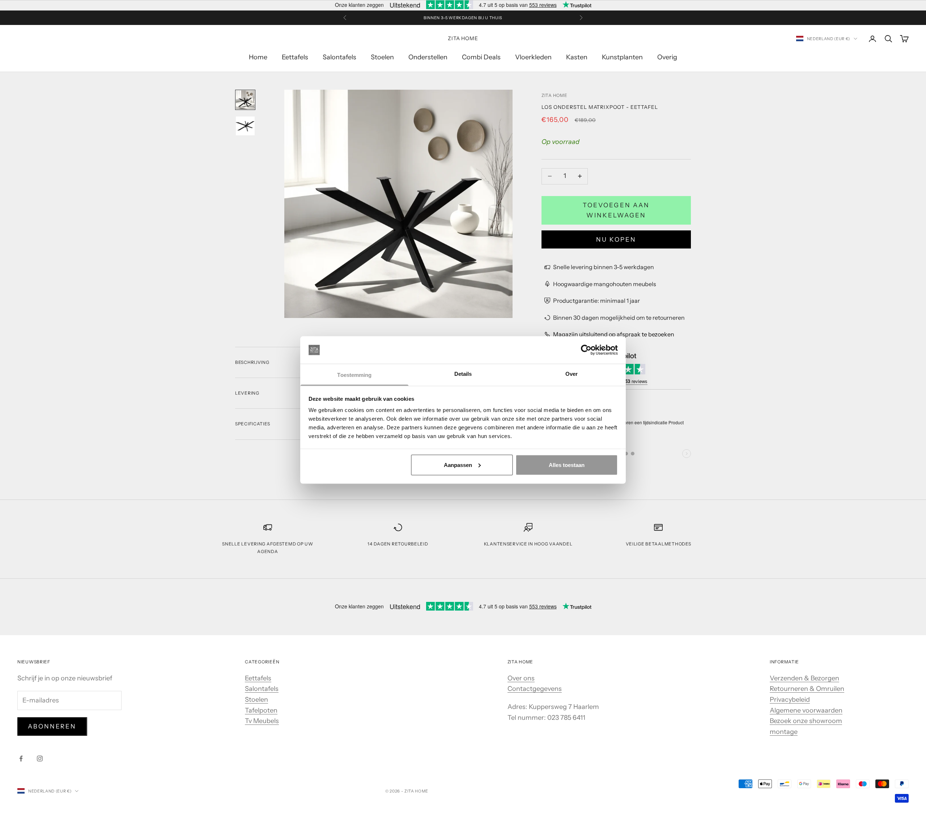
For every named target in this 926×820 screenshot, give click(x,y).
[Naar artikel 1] (245, 100)
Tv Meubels (262, 721)
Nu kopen (616, 239)
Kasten (576, 57)
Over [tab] (571, 374)
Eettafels (295, 57)
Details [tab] (463, 374)
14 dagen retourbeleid (398, 544)
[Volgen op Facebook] (21, 758)
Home (258, 57)
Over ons (521, 678)
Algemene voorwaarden (806, 710)
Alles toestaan (567, 465)
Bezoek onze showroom (806, 721)
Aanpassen (458, 465)
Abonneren (52, 726)
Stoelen (382, 57)
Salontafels (339, 57)
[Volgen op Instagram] (39, 758)
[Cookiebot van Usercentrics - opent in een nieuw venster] (586, 350)
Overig (667, 57)
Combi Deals (481, 57)
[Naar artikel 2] (245, 126)
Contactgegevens (534, 689)
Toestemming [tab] (354, 375)
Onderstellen (427, 57)
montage (784, 732)
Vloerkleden (533, 57)
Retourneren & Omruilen (807, 689)
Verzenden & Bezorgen (804, 678)
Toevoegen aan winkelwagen (616, 210)
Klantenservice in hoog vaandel (528, 544)
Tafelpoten (261, 710)
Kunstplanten (622, 57)
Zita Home (554, 95)
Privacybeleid (790, 700)
